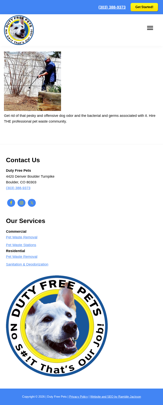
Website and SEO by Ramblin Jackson (115, 396)
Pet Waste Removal (21, 237)
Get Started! (144, 7)
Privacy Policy (78, 396)
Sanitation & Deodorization (27, 264)
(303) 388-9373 (112, 7)
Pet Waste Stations (21, 245)
